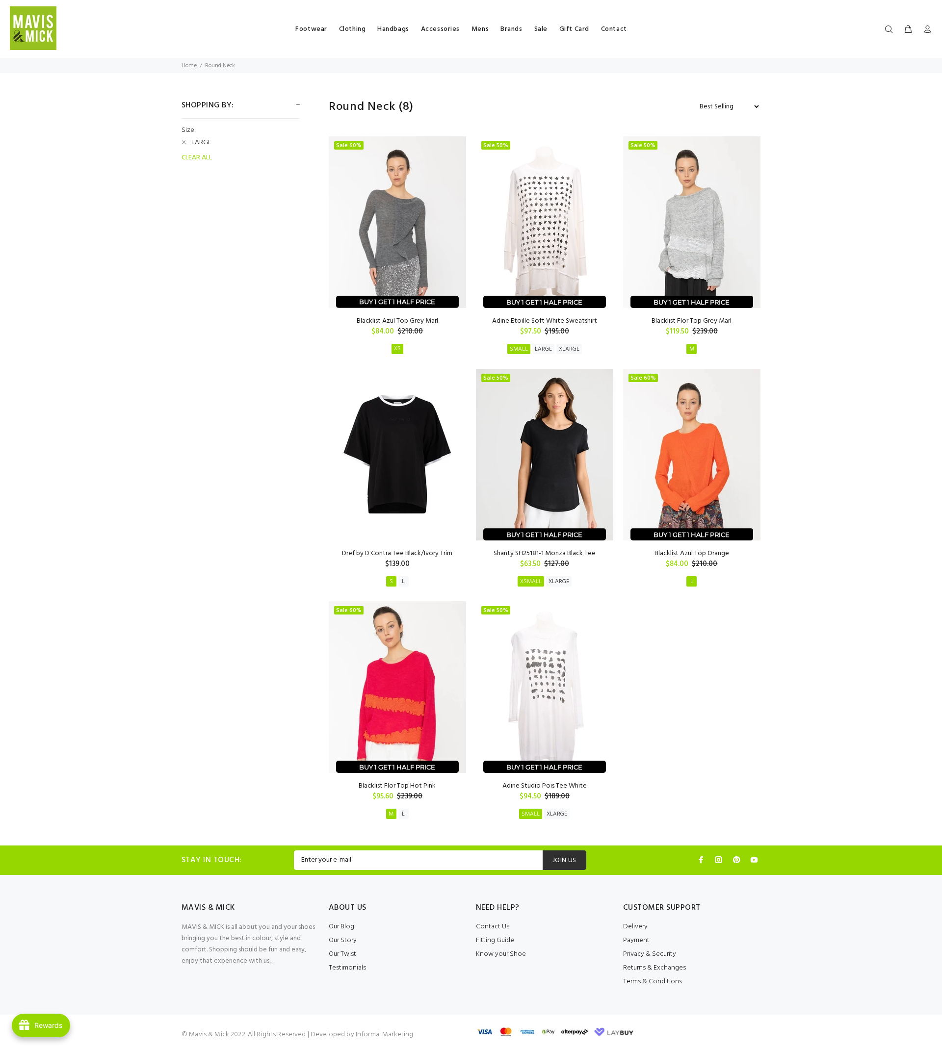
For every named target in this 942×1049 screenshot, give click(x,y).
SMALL (519, 349)
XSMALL (531, 582)
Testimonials (347, 967)
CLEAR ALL (197, 158)
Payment (636, 940)
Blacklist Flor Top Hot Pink (397, 786)
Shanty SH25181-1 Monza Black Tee (545, 553)
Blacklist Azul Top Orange (691, 553)
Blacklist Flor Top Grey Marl (692, 321)
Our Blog (341, 926)
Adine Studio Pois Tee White (544, 786)
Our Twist (342, 954)
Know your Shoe (501, 954)
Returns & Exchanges (654, 967)
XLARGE (569, 349)
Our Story (343, 940)
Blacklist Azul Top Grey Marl (397, 321)
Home (189, 66)
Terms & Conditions (652, 981)
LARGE (543, 349)
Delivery (635, 926)
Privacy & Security (649, 954)
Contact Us (492, 926)
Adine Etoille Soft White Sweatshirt (544, 321)
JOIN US (564, 860)
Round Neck (220, 66)
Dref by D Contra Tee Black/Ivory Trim (397, 553)
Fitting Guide (495, 940)
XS (397, 349)
